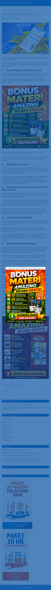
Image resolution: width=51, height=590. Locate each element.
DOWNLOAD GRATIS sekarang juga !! (25, 268)
